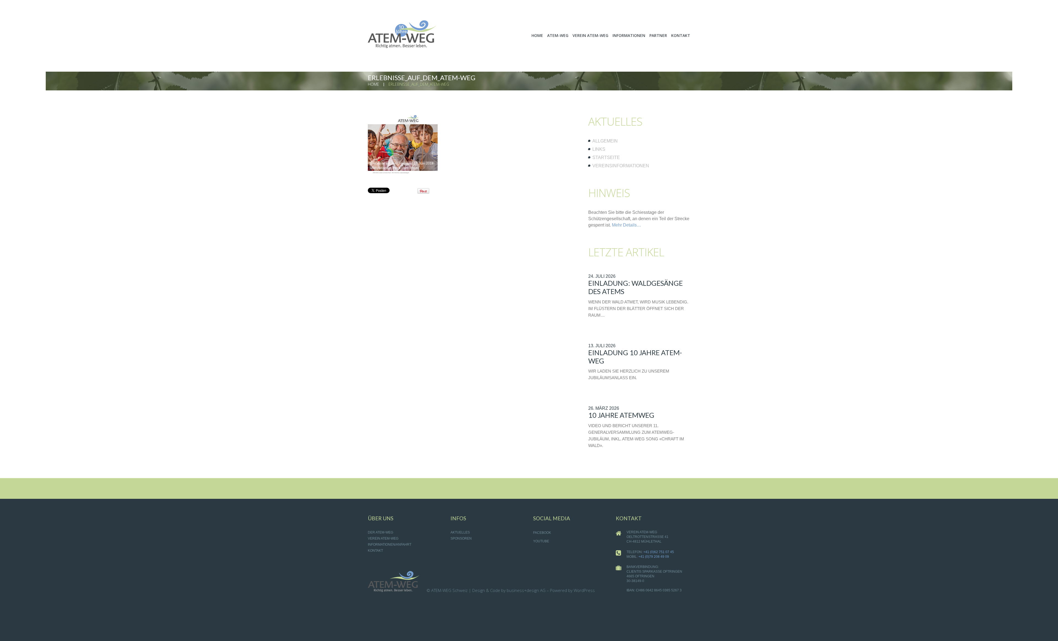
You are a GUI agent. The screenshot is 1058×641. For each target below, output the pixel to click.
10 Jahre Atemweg (621, 415)
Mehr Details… (626, 225)
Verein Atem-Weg (383, 538)
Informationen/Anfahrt (389, 544)
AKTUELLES (460, 532)
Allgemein (605, 141)
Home (373, 84)
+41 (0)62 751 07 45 (658, 552)
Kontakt (375, 551)
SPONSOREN (461, 538)
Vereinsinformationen (620, 165)
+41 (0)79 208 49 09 (653, 557)
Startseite (606, 157)
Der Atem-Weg (380, 532)
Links (598, 149)
